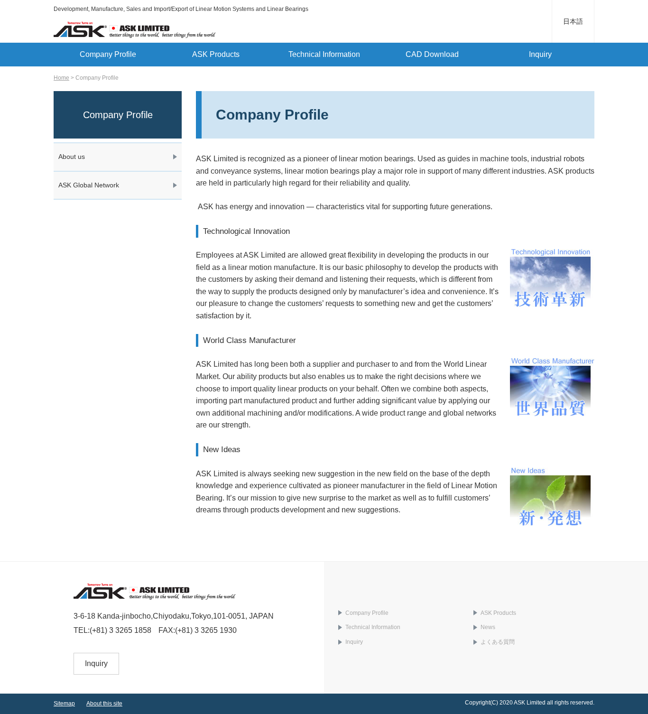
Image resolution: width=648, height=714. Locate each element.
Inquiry (540, 54)
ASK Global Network (88, 185)
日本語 (573, 21)
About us (71, 156)
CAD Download (432, 54)
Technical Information (324, 54)
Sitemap (64, 703)
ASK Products (216, 54)
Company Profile (108, 54)
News (488, 627)
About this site (104, 703)
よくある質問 (498, 642)
